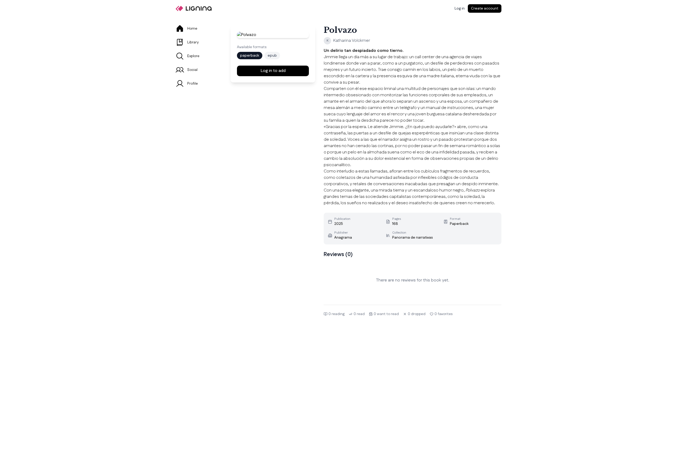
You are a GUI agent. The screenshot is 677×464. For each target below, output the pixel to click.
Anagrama (343, 237)
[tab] (196, 28)
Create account (484, 8)
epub (272, 55)
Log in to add (273, 71)
